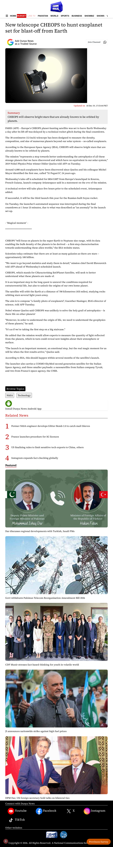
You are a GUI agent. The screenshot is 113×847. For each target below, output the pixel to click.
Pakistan (43, 16)
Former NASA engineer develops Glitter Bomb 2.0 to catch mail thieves (50, 426)
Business (77, 16)
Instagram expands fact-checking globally (34, 458)
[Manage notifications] (5, 841)
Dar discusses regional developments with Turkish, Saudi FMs (39, 531)
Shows (100, 16)
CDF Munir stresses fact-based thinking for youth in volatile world (42, 664)
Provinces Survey (98, 841)
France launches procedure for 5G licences (35, 436)
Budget (21, 16)
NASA (10, 395)
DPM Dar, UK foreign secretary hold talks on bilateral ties (37, 798)
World (54, 16)
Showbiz (89, 16)
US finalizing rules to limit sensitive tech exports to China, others (47, 447)
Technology (24, 395)
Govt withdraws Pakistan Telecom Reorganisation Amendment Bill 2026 (45, 597)
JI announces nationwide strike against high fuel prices (36, 731)
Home (13, 16)
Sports (65, 16)
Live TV (31, 16)
